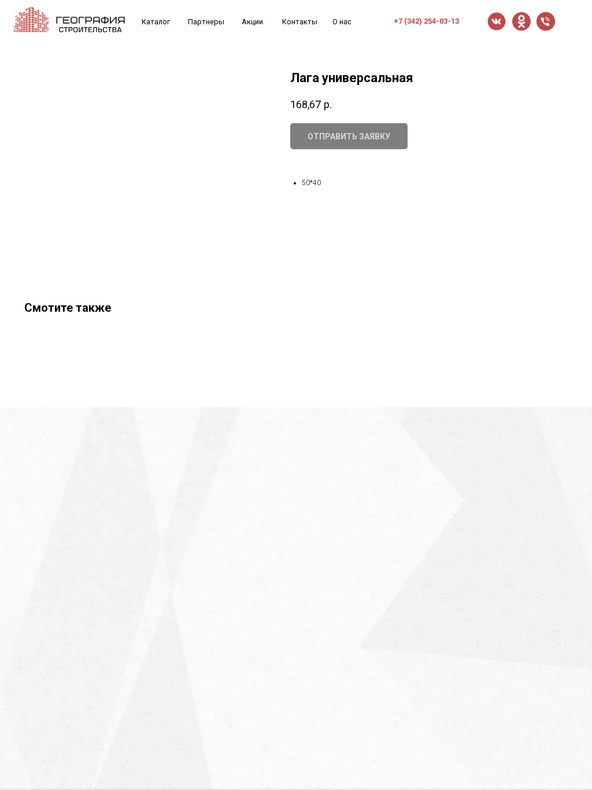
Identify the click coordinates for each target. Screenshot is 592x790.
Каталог (156, 21)
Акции (252, 21)
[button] (545, 21)
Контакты (299, 21)
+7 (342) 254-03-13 (426, 21)
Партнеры (206, 21)
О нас (342, 21)
